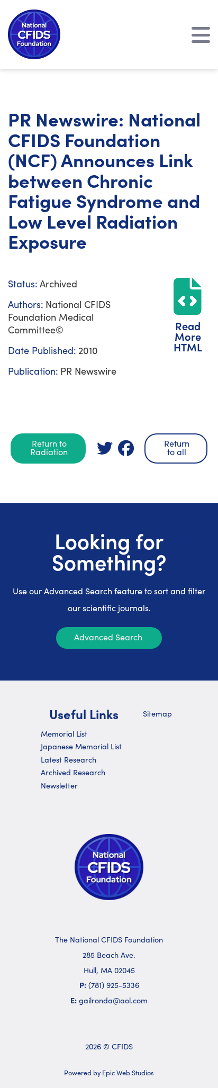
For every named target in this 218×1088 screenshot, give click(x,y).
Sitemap (157, 713)
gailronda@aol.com (113, 1000)
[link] (105, 448)
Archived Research (73, 772)
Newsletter (59, 785)
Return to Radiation (49, 447)
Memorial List (64, 733)
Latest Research (68, 759)
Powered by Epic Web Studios (109, 1072)
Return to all (176, 447)
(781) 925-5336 (113, 985)
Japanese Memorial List (81, 746)
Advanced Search (108, 636)
